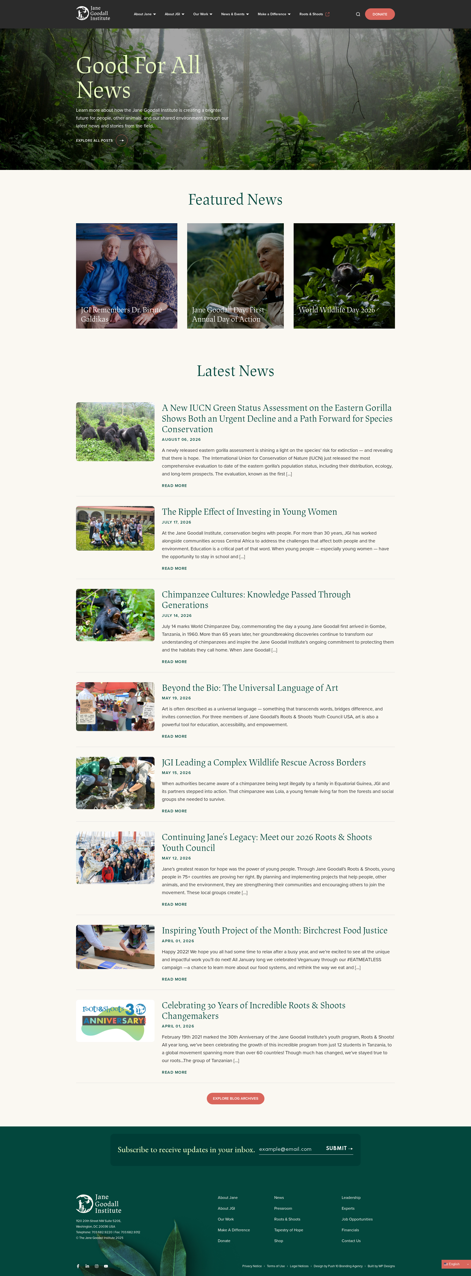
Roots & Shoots (311, 14)
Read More (174, 485)
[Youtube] (106, 1266)
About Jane (143, 14)
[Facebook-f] (78, 1266)
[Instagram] (97, 1266)
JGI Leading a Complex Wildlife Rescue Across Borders (264, 762)
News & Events (233, 14)
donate (380, 14)
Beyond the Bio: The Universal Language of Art (250, 687)
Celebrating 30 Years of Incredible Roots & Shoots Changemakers (254, 1010)
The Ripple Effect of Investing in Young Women (250, 511)
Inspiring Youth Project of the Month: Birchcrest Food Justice (275, 930)
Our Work (200, 14)
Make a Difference (272, 14)
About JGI (172, 14)
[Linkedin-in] (87, 1266)
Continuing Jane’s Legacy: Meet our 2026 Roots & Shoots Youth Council (267, 842)
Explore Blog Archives (235, 1098)
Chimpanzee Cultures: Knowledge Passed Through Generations (256, 599)
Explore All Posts (94, 140)
